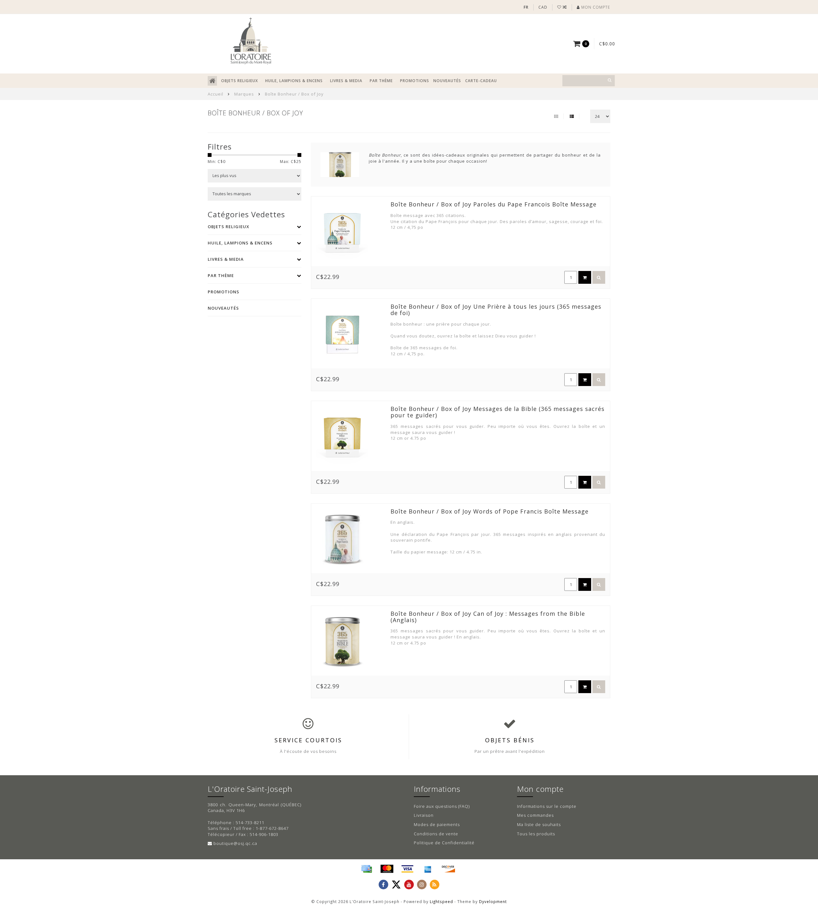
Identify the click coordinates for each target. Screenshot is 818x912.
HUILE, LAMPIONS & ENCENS (294, 80)
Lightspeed (441, 901)
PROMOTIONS (414, 80)
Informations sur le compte (546, 806)
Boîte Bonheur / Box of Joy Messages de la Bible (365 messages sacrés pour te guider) (497, 412)
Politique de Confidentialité (444, 843)
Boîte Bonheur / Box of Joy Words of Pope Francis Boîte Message (489, 511)
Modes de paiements (437, 824)
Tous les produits (536, 834)
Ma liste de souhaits (539, 824)
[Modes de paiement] (366, 869)
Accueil (215, 94)
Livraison (424, 815)
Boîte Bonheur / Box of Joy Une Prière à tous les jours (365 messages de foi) (495, 310)
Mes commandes (535, 815)
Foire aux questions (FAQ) (442, 806)
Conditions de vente (436, 834)
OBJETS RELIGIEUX (239, 80)
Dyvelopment (493, 901)
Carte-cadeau (481, 80)
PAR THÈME (381, 80)
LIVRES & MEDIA (346, 80)
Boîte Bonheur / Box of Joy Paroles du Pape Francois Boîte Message (493, 204)
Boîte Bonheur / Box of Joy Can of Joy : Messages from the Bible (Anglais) (487, 617)
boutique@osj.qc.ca (235, 843)
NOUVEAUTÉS (447, 80)
